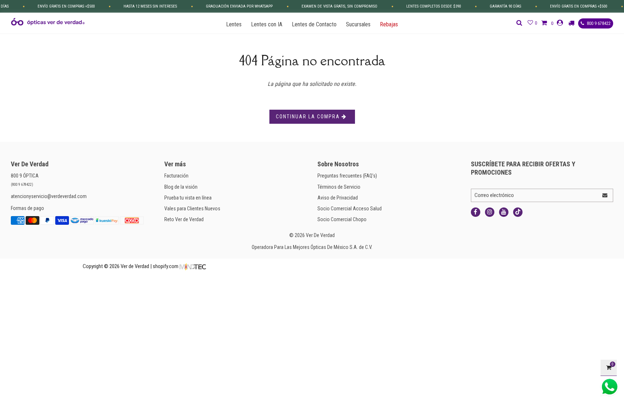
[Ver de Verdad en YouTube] (503, 212)
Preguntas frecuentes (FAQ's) (347, 176)
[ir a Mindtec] (192, 266)
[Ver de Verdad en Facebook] (475, 212)
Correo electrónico (494, 195)
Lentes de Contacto (314, 24)
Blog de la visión (181, 187)
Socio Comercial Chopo (342, 219)
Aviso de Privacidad (337, 198)
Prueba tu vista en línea (188, 198)
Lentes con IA (266, 24)
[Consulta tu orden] (572, 23)
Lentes (234, 24)
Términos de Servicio (338, 187)
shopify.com (165, 266)
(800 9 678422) (22, 185)
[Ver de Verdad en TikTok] (518, 212)
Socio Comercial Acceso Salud (349, 208)
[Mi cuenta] (561, 23)
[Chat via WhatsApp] (609, 387)
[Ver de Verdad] (47, 21)
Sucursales (358, 24)
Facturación (176, 176)
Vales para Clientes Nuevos (192, 208)
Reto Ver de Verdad (184, 219)
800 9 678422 (598, 23)
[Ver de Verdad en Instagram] (489, 212)
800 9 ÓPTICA (25, 176)
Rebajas (389, 24)
